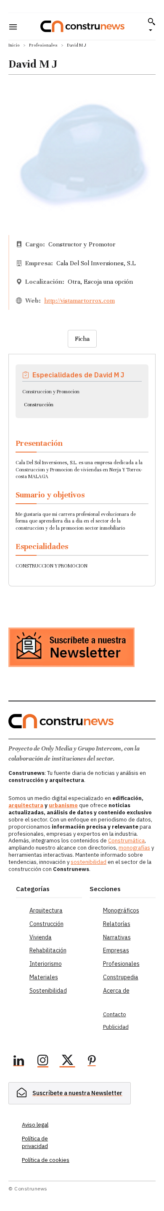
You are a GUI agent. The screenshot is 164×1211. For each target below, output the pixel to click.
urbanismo (63, 805)
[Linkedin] (18, 1061)
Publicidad (116, 1027)
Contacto (114, 1014)
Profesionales (43, 45)
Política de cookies (45, 1160)
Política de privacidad (35, 1142)
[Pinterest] (92, 1061)
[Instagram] (43, 1061)
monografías (134, 847)
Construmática (126, 840)
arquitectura (25, 805)
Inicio (14, 45)
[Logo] (82, 26)
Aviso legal (35, 1124)
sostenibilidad (88, 862)
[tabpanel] (82, 465)
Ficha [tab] (82, 339)
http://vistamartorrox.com (79, 300)
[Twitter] (67, 1061)
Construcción (38, 405)
